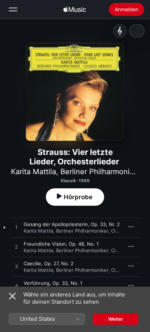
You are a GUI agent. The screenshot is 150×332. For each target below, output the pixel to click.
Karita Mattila (33, 171)
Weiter (115, 319)
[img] (74, 9)
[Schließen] (12, 296)
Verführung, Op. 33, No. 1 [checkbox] (53, 283)
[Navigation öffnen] (13, 9)
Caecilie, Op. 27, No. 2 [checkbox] (49, 263)
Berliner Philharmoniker (100, 171)
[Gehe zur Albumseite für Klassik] (119, 30)
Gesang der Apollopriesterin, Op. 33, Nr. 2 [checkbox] (72, 224)
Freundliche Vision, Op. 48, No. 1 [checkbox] (61, 244)
